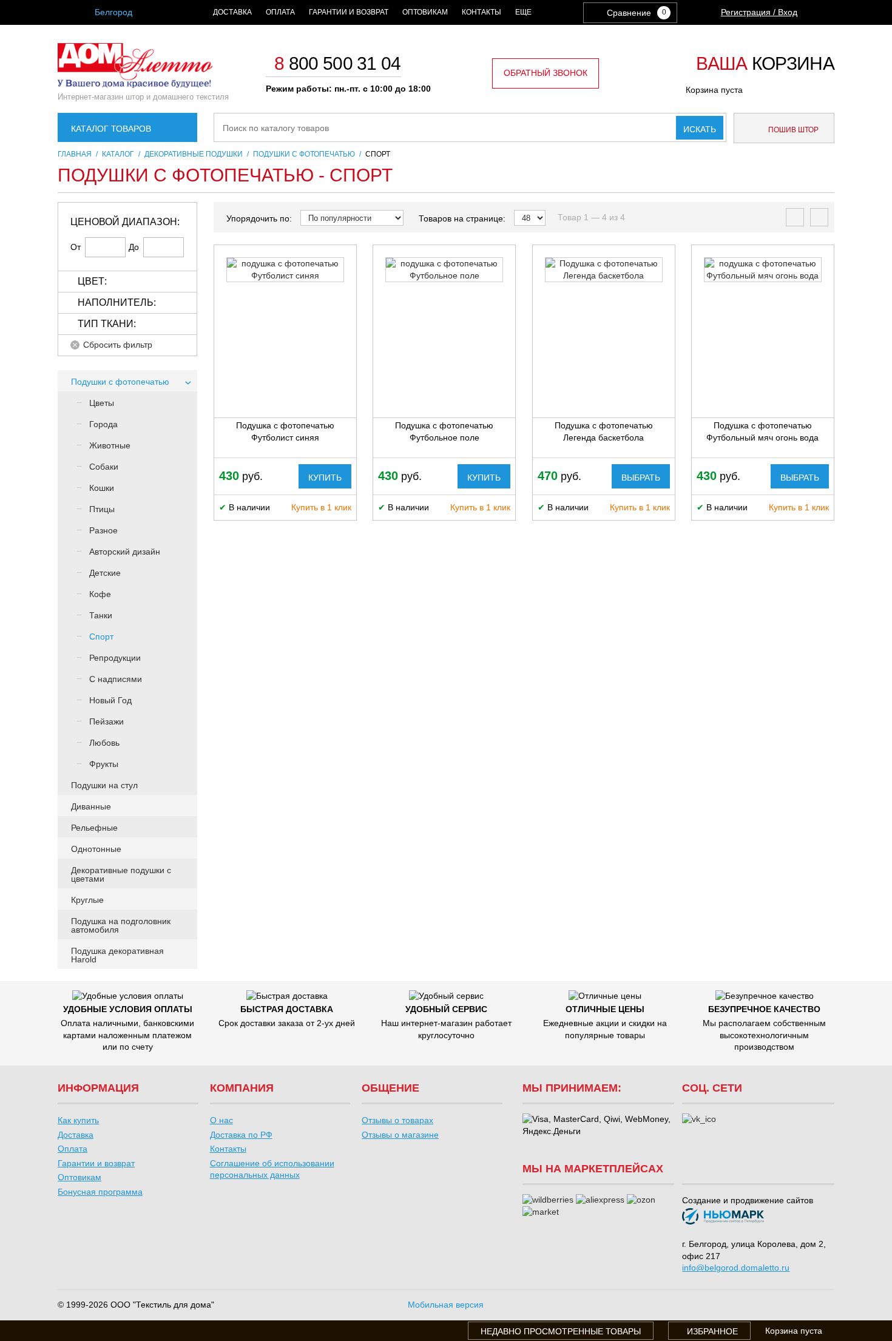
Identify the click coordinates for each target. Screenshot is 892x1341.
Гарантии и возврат (348, 12)
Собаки (103, 466)
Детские (105, 573)
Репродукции (115, 658)
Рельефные (94, 828)
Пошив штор (792, 130)
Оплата (280, 12)
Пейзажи (106, 721)
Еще (523, 12)
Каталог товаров (111, 128)
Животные (109, 445)
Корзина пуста (714, 90)
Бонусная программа (100, 1192)
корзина (765, 64)
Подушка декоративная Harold (117, 955)
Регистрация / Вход (759, 12)
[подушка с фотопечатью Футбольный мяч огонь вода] (763, 269)
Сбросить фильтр (117, 345)
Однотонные (96, 849)
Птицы (102, 509)
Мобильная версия (446, 1304)
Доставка (232, 12)
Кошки (101, 488)
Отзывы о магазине (400, 1135)
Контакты (481, 12)
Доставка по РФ (241, 1135)
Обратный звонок (545, 73)
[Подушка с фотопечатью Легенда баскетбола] (604, 269)
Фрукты (103, 764)
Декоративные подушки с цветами (121, 874)
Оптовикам (425, 12)
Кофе (100, 594)
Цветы (101, 403)
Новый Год (110, 700)
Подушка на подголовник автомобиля (121, 925)
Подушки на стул (104, 785)
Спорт (101, 636)
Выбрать (640, 477)
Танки (100, 615)
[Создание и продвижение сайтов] (723, 1218)
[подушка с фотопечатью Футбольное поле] (444, 269)
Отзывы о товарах (397, 1120)
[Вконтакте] (699, 1119)
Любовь (104, 743)
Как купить (78, 1120)
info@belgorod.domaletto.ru (735, 1267)
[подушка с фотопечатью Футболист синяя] (285, 269)
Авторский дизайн (124, 551)
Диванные (91, 806)
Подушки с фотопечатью (120, 382)
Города (103, 424)
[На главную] (135, 85)
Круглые (87, 900)
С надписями (115, 679)
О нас (221, 1120)
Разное (103, 530)
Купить (325, 477)
